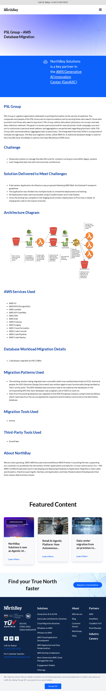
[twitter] (17, 638)
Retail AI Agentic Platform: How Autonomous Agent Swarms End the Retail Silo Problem (52, 544)
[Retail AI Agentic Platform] (53, 518)
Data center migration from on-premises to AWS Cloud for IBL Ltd (85, 544)
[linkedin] (11, 638)
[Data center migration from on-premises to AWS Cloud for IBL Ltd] (87, 518)
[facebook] (6, 638)
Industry (94, 633)
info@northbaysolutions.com (17, 657)
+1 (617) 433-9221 (12, 648)
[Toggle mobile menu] (100, 9)
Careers (93, 638)
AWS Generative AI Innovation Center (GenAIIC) (66, 76)
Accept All (53, 686)
